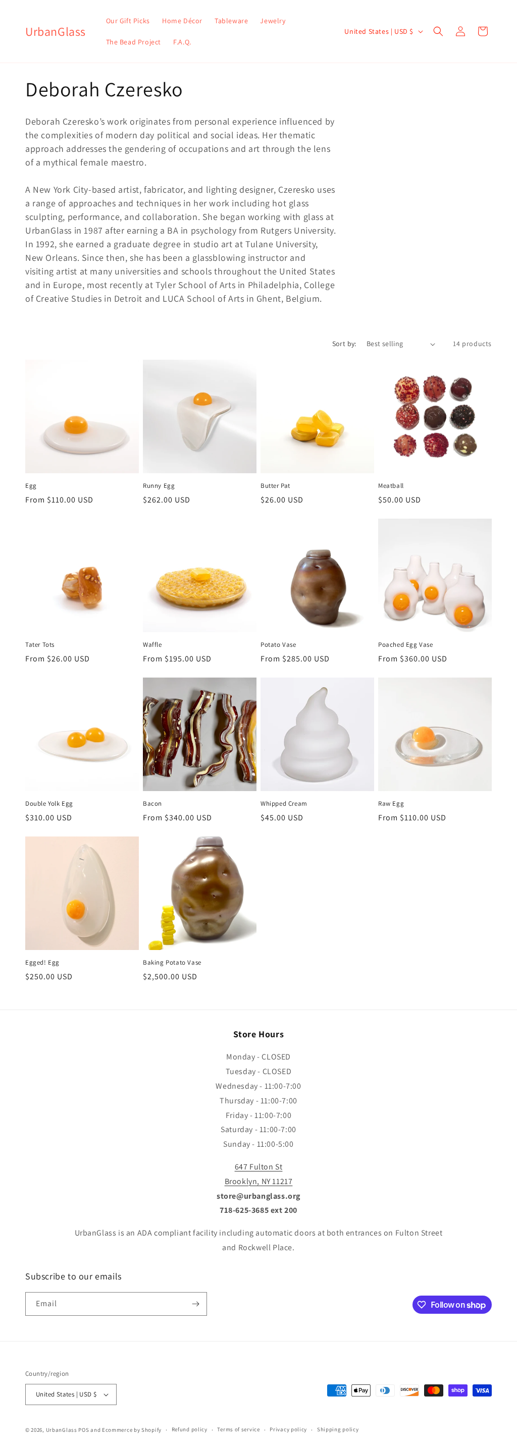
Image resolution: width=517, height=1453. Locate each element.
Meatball (391, 486)
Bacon (152, 804)
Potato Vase (278, 645)
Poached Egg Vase (405, 645)
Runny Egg (159, 486)
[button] (438, 31)
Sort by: (344, 343)
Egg (31, 486)
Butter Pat (275, 486)
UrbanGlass (61, 1429)
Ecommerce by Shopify (132, 1429)
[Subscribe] (195, 1304)
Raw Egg (391, 804)
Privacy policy (288, 1429)
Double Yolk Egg (49, 804)
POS (83, 1429)
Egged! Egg (42, 963)
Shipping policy (338, 1429)
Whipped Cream (284, 804)
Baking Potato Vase (172, 963)
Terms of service (238, 1429)
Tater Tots (40, 645)
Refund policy (190, 1429)
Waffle (152, 645)
